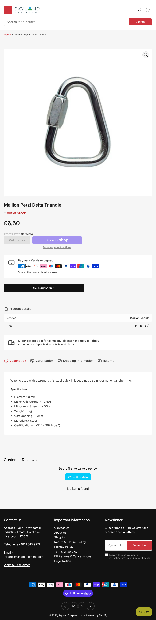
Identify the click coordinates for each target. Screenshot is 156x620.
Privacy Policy (63, 547)
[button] (12, 234)
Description (17, 361)
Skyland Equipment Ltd (70, 615)
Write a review (78, 477)
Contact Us (61, 528)
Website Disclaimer (17, 565)
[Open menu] (8, 10)
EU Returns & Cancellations (72, 556)
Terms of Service (66, 551)
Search (140, 21)
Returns (108, 361)
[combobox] (78, 22)
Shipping (60, 537)
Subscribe (139, 545)
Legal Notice (62, 561)
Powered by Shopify (96, 615)
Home (7, 34)
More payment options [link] (57, 247)
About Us (60, 532)
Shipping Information (78, 361)
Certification (45, 361)
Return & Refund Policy (70, 542)
